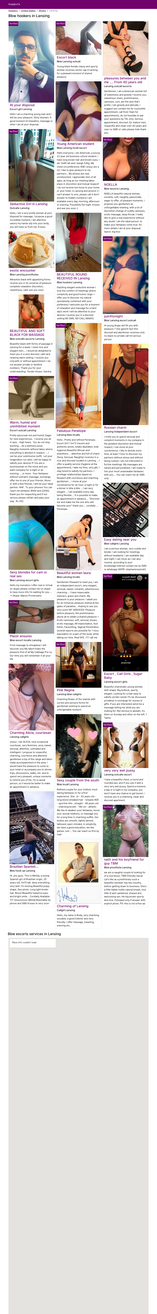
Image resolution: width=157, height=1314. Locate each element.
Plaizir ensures (21, 636)
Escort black (66, 57)
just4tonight (113, 316)
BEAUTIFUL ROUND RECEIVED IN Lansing (73, 276)
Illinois (42, 10)
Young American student (75, 144)
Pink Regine (66, 690)
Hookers (13, 10)
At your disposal (22, 105)
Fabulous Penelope (71, 431)
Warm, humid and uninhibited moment (25, 424)
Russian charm (115, 427)
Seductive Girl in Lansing (29, 204)
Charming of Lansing (72, 906)
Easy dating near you (120, 539)
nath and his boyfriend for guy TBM (124, 861)
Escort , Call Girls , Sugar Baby (123, 676)
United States (28, 10)
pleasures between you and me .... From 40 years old (125, 80)
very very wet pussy (119, 770)
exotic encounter (23, 270)
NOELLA (110, 184)
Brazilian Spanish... (24, 866)
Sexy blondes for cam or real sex (28, 574)
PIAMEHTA (14, 4)
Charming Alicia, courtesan (30, 733)
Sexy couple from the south (78, 780)
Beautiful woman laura (74, 573)
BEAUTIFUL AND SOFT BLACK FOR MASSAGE (27, 333)
